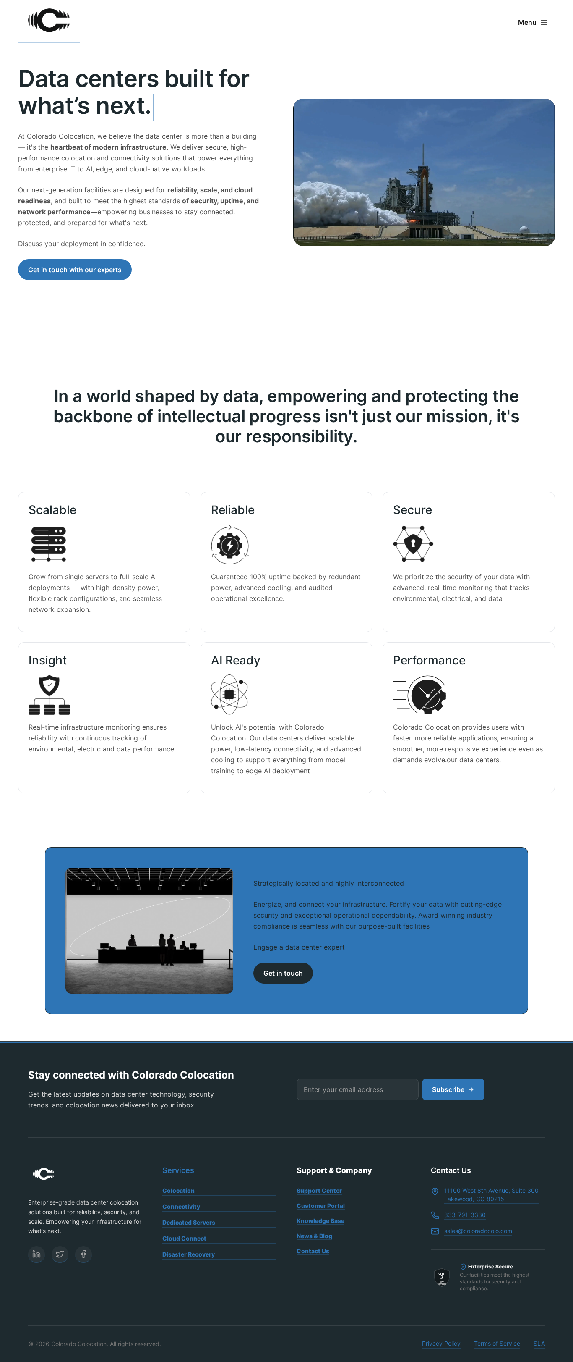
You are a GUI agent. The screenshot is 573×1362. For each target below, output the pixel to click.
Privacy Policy (441, 1343)
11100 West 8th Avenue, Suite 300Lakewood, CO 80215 (491, 1194)
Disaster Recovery (188, 1254)
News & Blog (314, 1235)
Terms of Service (497, 1343)
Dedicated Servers (188, 1222)
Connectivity (181, 1206)
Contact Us (313, 1250)
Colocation (178, 1190)
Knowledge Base (320, 1220)
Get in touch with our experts (75, 269)
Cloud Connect (184, 1238)
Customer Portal (321, 1205)
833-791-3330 (465, 1214)
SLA (539, 1343)
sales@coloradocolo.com (478, 1230)
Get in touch (283, 973)
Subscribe (448, 1089)
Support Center (319, 1190)
